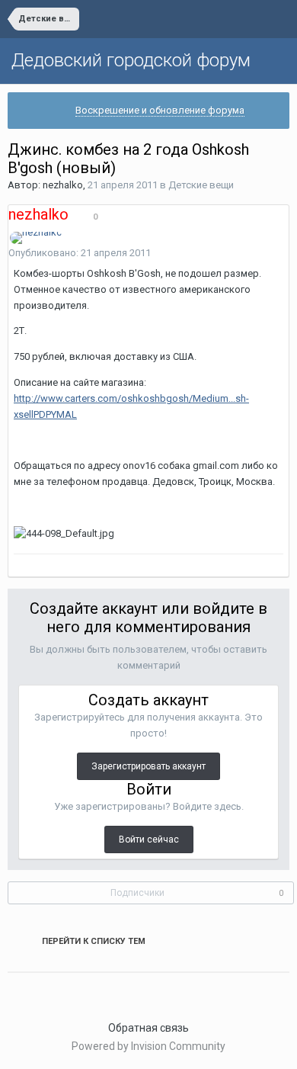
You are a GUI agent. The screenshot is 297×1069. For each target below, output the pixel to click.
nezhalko (63, 185)
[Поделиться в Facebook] (31, 991)
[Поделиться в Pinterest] (51, 991)
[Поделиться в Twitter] (21, 991)
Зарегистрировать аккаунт (148, 766)
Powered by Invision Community (148, 1046)
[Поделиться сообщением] (285, 253)
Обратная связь (148, 1028)
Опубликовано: (79, 252)
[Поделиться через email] (41, 991)
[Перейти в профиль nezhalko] (36, 238)
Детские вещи (201, 185)
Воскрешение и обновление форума (159, 110)
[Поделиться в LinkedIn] (11, 991)
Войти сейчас (149, 839)
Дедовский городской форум (131, 60)
